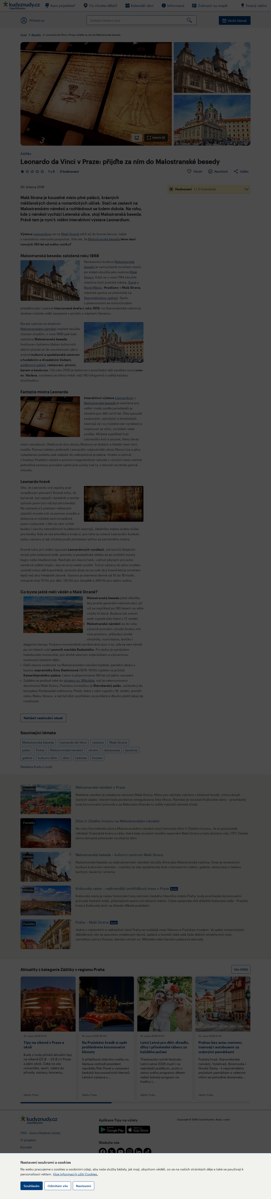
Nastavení (83, 1186)
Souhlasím (31, 1186)
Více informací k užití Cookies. (75, 1174)
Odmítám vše (58, 1186)
